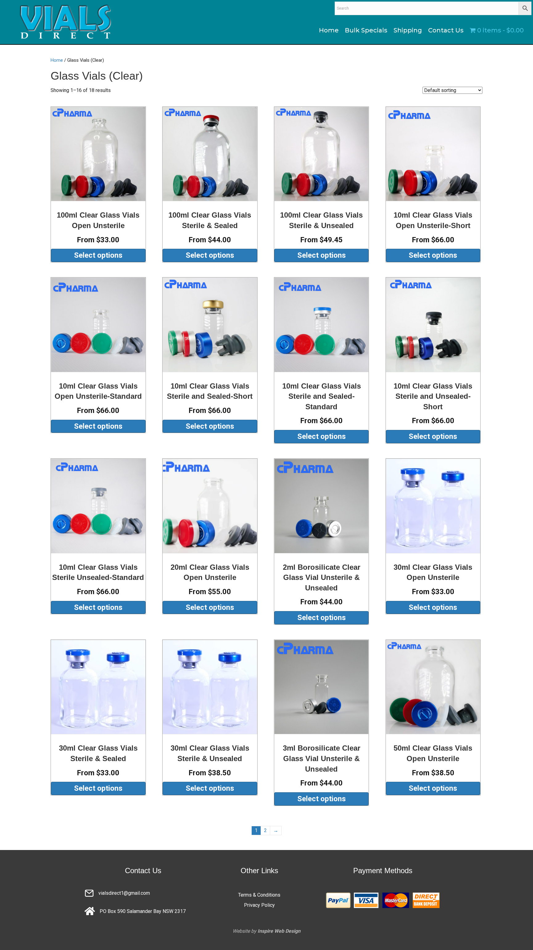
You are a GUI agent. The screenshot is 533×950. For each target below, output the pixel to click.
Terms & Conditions (259, 895)
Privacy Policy (259, 905)
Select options (98, 255)
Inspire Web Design (279, 931)
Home (57, 60)
